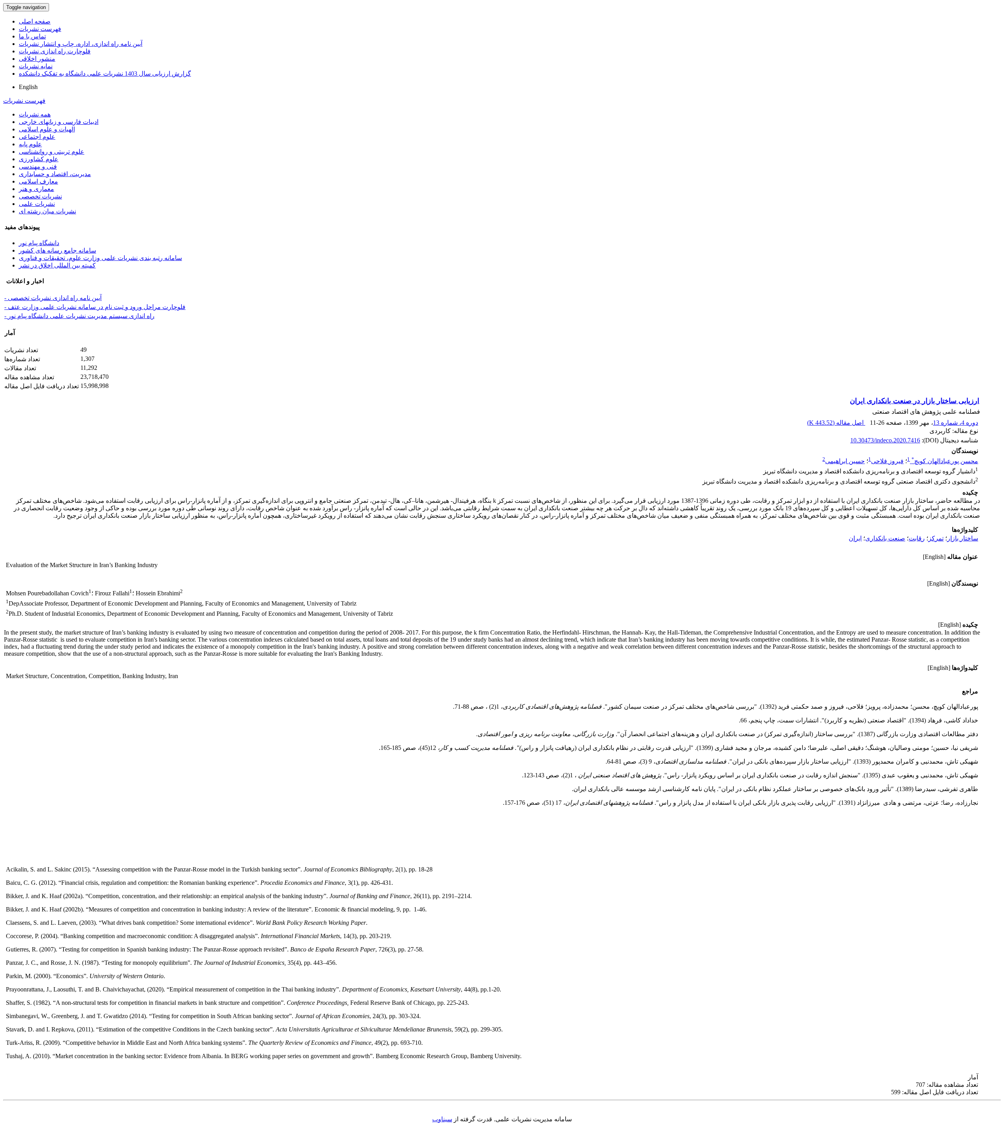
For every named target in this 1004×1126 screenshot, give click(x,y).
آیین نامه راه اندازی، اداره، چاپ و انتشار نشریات (80, 43)
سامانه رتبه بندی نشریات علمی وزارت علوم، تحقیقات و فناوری (100, 258)
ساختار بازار (962, 538)
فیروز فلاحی (887, 461)
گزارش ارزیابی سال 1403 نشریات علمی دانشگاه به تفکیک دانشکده (105, 73)
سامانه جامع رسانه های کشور (57, 250)
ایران (855, 538)
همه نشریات (35, 114)
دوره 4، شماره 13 (955, 422)
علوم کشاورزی (38, 159)
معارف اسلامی (38, 181)
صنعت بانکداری (885, 538)
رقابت (917, 538)
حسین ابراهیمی (845, 461)
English (28, 87)
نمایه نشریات (36, 66)
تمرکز (936, 538)
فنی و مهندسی (38, 166)
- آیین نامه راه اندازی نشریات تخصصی (53, 298)
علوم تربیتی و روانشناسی (51, 151)
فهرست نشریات (40, 28)
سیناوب (442, 1119)
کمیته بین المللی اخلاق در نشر (57, 265)
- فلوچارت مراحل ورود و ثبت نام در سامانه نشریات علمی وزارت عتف (95, 307)
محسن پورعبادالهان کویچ (944, 461)
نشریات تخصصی (40, 196)
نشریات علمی (37, 203)
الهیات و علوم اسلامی (47, 129)
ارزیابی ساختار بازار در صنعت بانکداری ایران (914, 401)
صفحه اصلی (35, 21)
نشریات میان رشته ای (47, 211)
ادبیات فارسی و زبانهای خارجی (58, 121)
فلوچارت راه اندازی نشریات (55, 51)
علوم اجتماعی (37, 136)
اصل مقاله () (836, 422)
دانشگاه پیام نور (39, 243)
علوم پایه (30, 144)
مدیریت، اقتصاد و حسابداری (55, 174)
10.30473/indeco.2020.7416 (885, 440)
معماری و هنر (36, 189)
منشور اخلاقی (37, 58)
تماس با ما (32, 36)
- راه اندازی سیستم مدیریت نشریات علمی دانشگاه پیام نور (79, 316)
